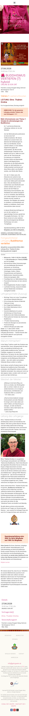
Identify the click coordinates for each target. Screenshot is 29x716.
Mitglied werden (5, 562)
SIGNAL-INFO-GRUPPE (7, 704)
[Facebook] (11, 710)
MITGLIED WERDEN (10, 653)
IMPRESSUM (14, 657)
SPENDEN (15, 639)
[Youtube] (14, 710)
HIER (15, 114)
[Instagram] (17, 710)
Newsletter (20, 635)
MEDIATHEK (8, 635)
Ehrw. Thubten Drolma (10, 616)
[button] (14, 2)
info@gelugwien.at (14, 663)
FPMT (23, 666)
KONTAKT (21, 653)
